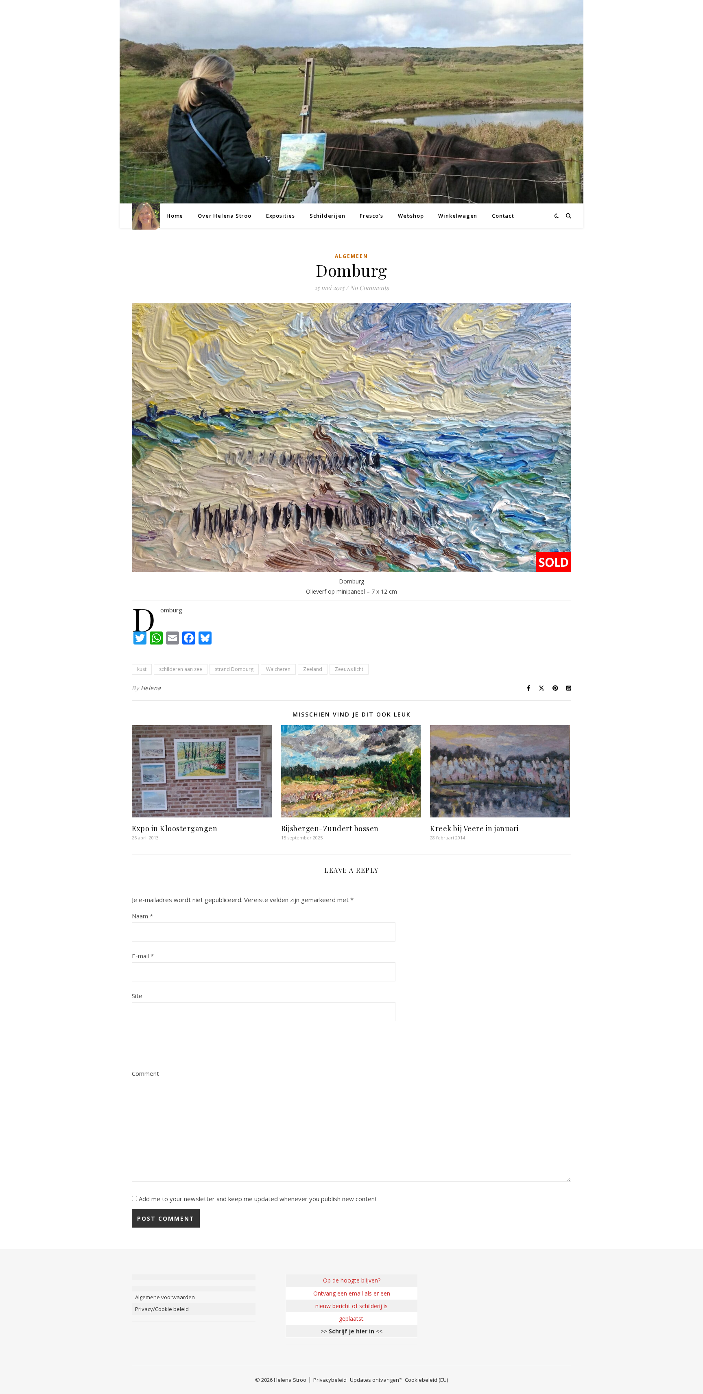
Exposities (280, 215)
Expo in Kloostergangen (174, 828)
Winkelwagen (457, 215)
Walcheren (278, 669)
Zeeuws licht (349, 669)
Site (137, 996)
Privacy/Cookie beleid (162, 1309)
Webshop (411, 215)
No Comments (369, 288)
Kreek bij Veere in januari (474, 828)
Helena (151, 688)
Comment (145, 1073)
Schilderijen (327, 215)
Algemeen (351, 256)
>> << (351, 1331)
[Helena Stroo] (146, 216)
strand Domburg (234, 669)
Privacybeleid (330, 1379)
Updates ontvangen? (376, 1379)
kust (141, 669)
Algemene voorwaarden (165, 1297)
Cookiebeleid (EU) (426, 1379)
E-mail (143, 956)
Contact (503, 215)
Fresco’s (371, 215)
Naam (142, 916)
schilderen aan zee (180, 669)
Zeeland (312, 669)
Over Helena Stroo (224, 215)
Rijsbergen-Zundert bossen (330, 828)
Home (174, 215)
